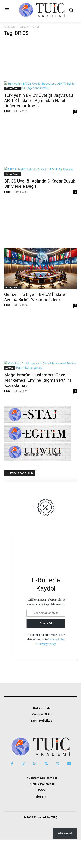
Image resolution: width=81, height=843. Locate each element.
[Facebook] (12, 764)
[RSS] (46, 764)
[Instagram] (23, 764)
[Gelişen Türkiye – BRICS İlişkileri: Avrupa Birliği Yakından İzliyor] (40, 248)
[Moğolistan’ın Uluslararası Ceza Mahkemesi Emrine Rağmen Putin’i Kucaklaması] (40, 345)
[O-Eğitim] (37, 441)
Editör (7, 111)
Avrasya (9, 367)
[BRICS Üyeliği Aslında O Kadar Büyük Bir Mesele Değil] (40, 151)
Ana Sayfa (10, 27)
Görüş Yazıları (12, 88)
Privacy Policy (47, 644)
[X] (57, 764)
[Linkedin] (34, 764)
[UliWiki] (37, 460)
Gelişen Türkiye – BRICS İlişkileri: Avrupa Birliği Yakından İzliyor (36, 297)
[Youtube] (69, 764)
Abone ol (65, 833)
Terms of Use (56, 639)
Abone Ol (46, 623)
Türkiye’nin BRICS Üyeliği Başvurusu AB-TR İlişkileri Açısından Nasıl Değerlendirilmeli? (38, 100)
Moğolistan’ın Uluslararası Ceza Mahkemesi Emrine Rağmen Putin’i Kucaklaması (37, 380)
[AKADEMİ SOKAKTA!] (41, 9)
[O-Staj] (37, 422)
